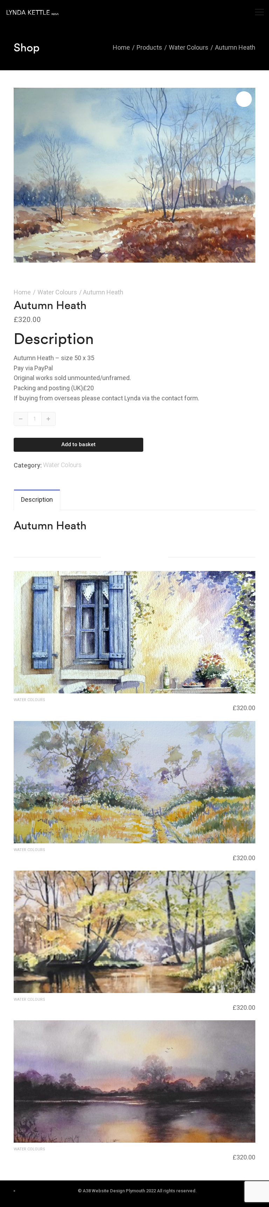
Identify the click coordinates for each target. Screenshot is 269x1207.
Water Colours (57, 292)
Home (22, 292)
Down (21, 418)
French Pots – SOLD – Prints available (61, 706)
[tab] (37, 500)
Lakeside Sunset (34, 1155)
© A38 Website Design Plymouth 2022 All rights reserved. (137, 1190)
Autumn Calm (31, 1006)
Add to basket (78, 444)
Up (48, 418)
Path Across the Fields (41, 856)
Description (37, 499)
